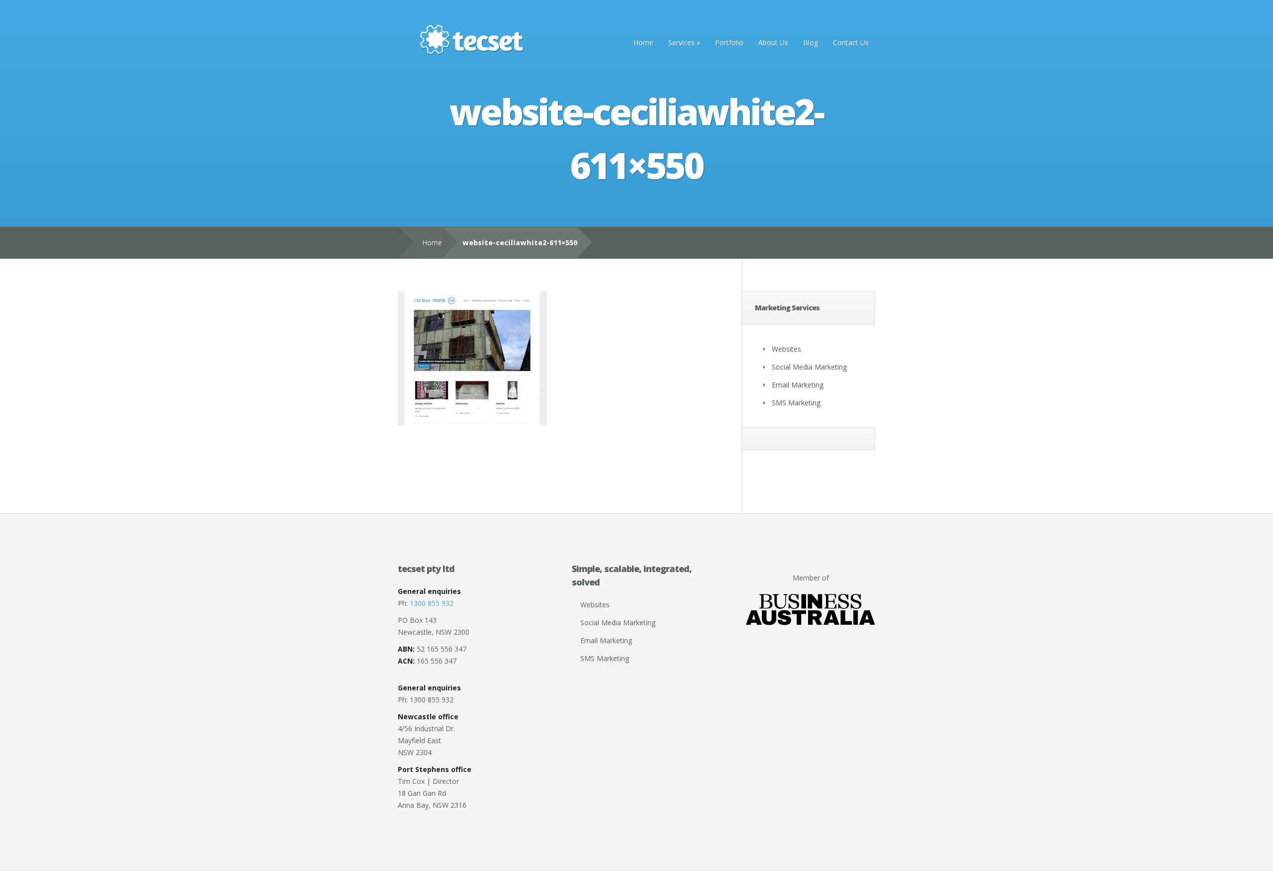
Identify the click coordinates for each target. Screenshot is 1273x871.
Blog (810, 42)
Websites (786, 349)
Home (643, 42)
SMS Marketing (796, 402)
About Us (773, 42)
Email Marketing (797, 384)
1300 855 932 (432, 603)
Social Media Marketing (809, 367)
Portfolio (729, 42)
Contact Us (851, 42)
